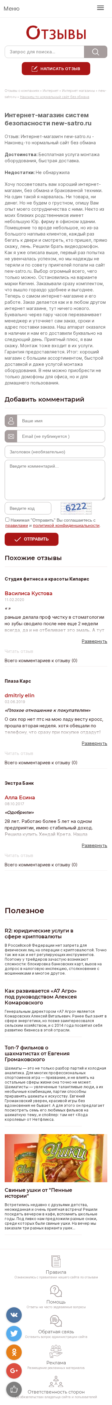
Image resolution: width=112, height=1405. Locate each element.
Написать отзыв (60, 68)
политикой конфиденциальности (66, 525)
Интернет (50, 91)
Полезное (24, 910)
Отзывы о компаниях (22, 91)
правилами (16, 525)
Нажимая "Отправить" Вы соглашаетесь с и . (53, 523)
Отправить (36, 539)
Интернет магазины (78, 91)
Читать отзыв (19, 651)
